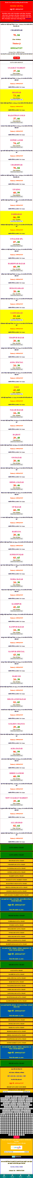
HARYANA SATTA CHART (16, 1027)
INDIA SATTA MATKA (18, 1108)
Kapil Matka (27, 1103)
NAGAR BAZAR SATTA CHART (16, 986)
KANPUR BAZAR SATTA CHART (16, 997)
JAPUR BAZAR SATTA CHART (17, 993)
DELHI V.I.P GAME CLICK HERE (16, 1087)
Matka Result (6, 1103)
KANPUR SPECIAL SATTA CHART (16, 1001)
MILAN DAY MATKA (25, 1110)
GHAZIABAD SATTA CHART (16, 1020)
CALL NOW (16, 57)
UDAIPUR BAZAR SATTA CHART (16, 1039)
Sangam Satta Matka (24, 1106)
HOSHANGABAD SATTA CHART (16, 1031)
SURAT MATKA (6, 1110)
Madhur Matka (8, 1096)
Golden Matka (21, 1101)
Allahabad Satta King (5, 1101)
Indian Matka (29, 1101)
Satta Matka (14, 1098)
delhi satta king (28, 1105)
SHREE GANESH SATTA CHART (16, 940)
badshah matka (12, 1105)
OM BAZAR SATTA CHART (16, 1024)
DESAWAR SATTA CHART (16, 860)
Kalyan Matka (4, 1105)
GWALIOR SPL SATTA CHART (16, 929)
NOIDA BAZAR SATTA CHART (16, 989)
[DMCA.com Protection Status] (16, 1157)
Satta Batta (25, 1096)
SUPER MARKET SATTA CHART (16, 1043)
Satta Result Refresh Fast (16, 74)
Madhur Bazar (21, 1099)
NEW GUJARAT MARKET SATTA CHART (16, 895)
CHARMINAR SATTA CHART (16, 864)
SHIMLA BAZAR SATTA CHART (16, 1035)
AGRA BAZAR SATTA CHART (16, 936)
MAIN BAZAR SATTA (8, 1112)
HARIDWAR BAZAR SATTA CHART (16, 944)
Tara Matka (14, 1101)
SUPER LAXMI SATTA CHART (16, 872)
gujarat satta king (17, 1096)
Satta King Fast (4, 1099)
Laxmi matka (20, 1105)
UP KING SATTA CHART (16, 925)
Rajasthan (3, 1113)
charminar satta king (5, 1098)
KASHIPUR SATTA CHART (16, 974)
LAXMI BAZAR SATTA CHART (16, 868)
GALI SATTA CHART (16, 970)
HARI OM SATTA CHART (16, 982)
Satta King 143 (21, 1098)
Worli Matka (15, 1106)
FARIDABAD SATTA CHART (16, 921)
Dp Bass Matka (13, 1099)
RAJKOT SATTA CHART (16, 876)
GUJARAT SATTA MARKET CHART (16, 880)
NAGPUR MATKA (15, 1110)
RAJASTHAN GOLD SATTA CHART (16, 883)
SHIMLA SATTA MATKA (6, 1108)
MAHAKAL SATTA (18, 1112)
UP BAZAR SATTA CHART (16, 933)
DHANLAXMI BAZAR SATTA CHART (16, 887)
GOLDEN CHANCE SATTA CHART (16, 891)
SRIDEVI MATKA (28, 1108)
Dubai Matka (20, 1103)
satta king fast (7, 1106)
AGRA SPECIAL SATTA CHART (16, 978)
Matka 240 (13, 1103)
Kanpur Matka (29, 1099)
